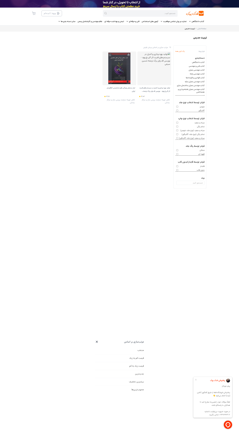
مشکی (202, 150)
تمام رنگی (201, 126)
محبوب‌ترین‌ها (137, 389)
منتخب (140, 350)
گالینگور (201, 110)
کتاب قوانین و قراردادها (195, 77)
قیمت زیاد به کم (136, 366)
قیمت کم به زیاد (136, 358)
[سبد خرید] (33, 13)
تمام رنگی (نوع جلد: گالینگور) (193, 134)
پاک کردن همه (180, 51)
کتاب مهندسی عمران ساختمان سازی (191, 85)
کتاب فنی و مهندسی (197, 66)
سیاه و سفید (199, 122)
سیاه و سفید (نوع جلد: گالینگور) (192, 138)
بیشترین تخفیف (136, 381)
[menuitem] (196, 21)
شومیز (202, 106)
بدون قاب (201, 170)
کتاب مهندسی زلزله (197, 73)
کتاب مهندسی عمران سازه (195, 81)
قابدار (202, 166)
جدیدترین (139, 373)
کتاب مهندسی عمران (197, 70)
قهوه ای (201, 154)
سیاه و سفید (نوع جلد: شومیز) (192, 130)
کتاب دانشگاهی (198, 62)
